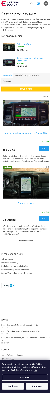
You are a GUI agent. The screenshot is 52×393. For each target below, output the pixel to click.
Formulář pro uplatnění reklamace (15, 269)
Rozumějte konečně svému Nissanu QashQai (19, 325)
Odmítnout (13, 386)
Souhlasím (37, 386)
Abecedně (7, 81)
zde (35, 370)
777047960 (10, 359)
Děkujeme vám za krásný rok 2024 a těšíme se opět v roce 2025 (25, 339)
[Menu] (46, 3)
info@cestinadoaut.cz (15, 355)
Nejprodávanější (32, 75)
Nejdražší (18, 75)
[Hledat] (31, 3)
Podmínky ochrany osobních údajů (15, 266)
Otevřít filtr (26, 89)
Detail (44, 148)
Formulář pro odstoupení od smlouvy (16, 273)
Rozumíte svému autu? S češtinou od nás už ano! (21, 331)
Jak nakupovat (7, 259)
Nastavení (25, 377)
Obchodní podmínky (9, 262)
